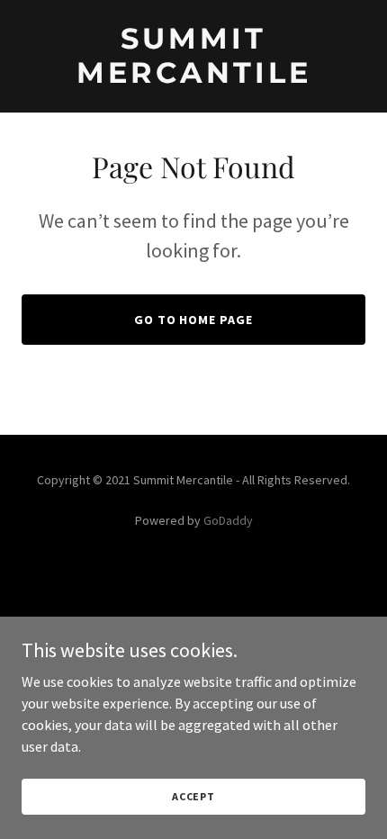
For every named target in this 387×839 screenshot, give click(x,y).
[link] (193, 56)
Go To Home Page (194, 319)
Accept (193, 796)
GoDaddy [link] (228, 520)
